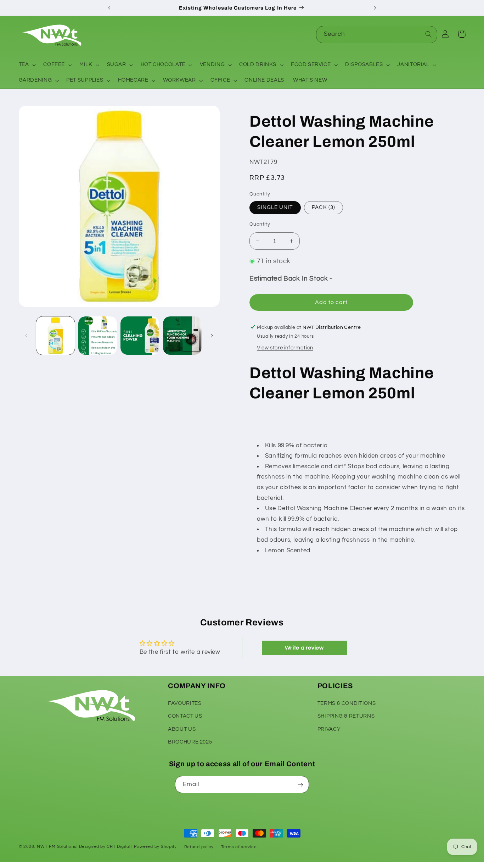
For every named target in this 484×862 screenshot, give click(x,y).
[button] (26, 65)
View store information (285, 347)
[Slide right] (212, 335)
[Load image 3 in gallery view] (139, 335)
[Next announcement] (375, 8)
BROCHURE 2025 (190, 741)
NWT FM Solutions (57, 847)
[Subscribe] (300, 784)
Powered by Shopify (155, 847)
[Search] (429, 34)
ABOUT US (182, 728)
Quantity (259, 224)
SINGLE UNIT (275, 207)
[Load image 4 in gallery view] (182, 335)
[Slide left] (26, 335)
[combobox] (376, 34)
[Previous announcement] (109, 8)
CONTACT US (185, 715)
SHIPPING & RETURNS (346, 715)
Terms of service (239, 847)
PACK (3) (323, 207)
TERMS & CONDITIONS (346, 703)
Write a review (304, 648)
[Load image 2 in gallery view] (97, 335)
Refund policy (199, 847)
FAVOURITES (184, 703)
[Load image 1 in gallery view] (55, 335)
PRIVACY (329, 728)
